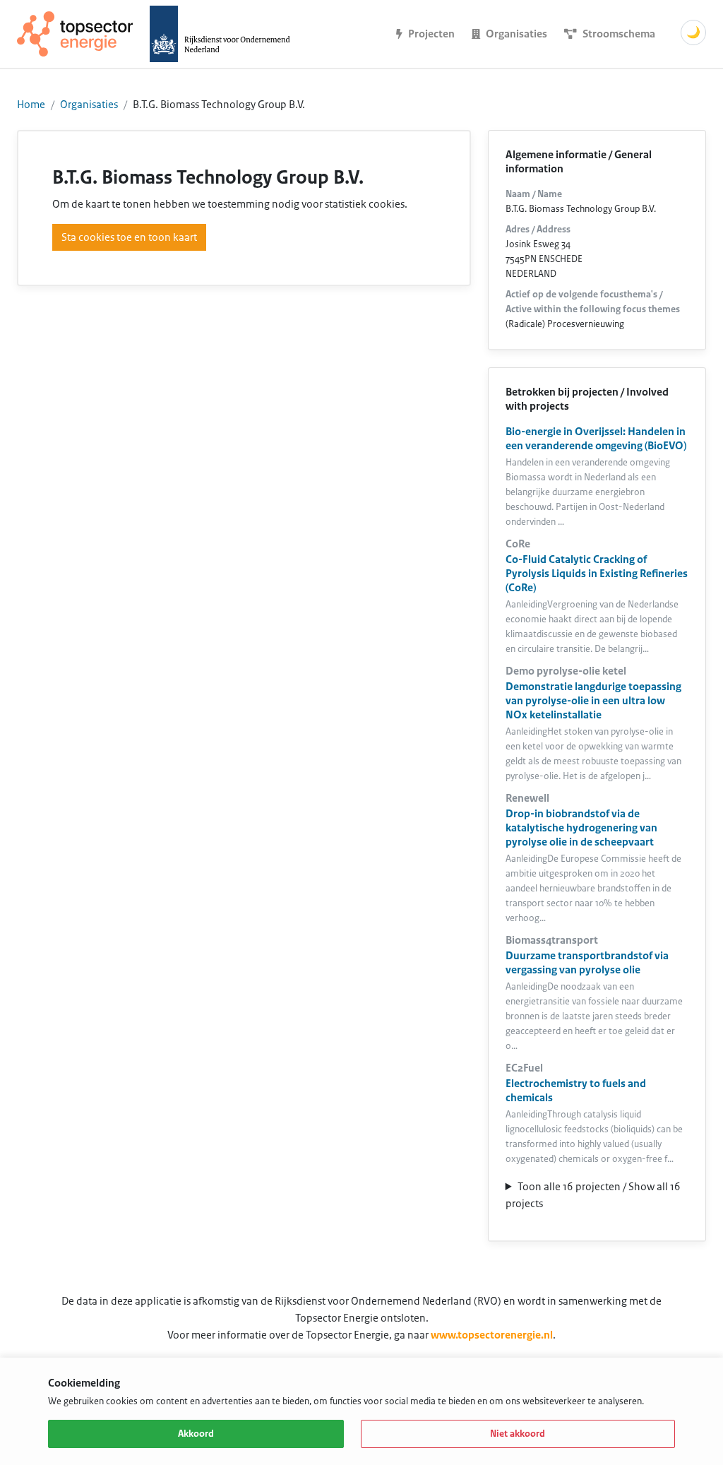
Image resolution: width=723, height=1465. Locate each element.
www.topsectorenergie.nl (492, 1335)
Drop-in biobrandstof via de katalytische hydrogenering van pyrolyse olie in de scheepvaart (581, 828)
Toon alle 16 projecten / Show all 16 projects (593, 1195)
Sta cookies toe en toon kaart (129, 237)
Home (31, 104)
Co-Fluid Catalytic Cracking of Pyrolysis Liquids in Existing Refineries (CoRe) (597, 573)
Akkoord (196, 1434)
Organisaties (89, 104)
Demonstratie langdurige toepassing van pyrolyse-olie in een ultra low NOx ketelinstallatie (593, 700)
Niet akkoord (517, 1434)
